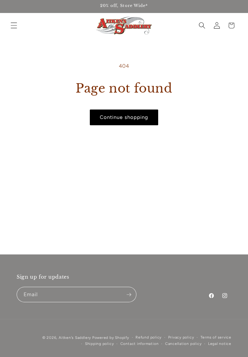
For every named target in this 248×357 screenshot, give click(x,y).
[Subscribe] (129, 295)
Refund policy (148, 337)
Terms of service (216, 337)
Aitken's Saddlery (75, 338)
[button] (14, 25)
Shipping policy (99, 344)
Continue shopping (124, 117)
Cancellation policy (183, 344)
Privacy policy (181, 337)
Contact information (139, 344)
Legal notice (219, 344)
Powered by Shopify (110, 338)
